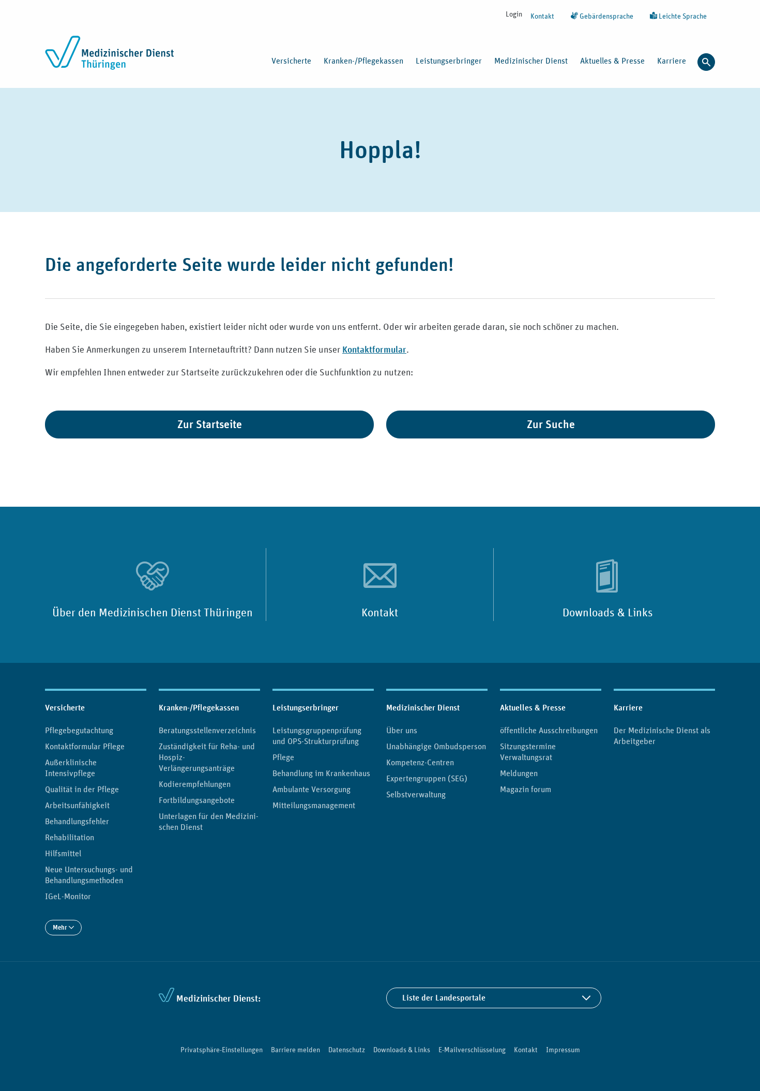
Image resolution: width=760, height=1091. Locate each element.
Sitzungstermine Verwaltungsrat (528, 751)
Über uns (401, 730)
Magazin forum (525, 789)
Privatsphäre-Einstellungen (221, 1049)
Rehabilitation (69, 837)
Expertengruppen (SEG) (426, 778)
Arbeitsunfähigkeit (77, 805)
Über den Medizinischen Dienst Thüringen (152, 612)
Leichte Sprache (682, 16)
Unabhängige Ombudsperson (436, 746)
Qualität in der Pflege (82, 789)
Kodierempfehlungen (195, 784)
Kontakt (542, 16)
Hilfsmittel (63, 853)
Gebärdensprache (605, 16)
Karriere (628, 707)
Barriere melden (295, 1049)
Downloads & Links (608, 612)
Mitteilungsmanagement (313, 805)
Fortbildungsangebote (197, 800)
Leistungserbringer (305, 707)
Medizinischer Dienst (423, 707)
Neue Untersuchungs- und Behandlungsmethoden (89, 874)
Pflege (283, 757)
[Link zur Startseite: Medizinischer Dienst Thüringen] (112, 58)
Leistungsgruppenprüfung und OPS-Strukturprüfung (316, 735)
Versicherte (65, 707)
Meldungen (519, 773)
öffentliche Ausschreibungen (549, 730)
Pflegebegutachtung (79, 730)
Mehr (61, 927)
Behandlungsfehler (77, 821)
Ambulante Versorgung (311, 789)
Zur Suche (551, 424)
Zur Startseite (209, 424)
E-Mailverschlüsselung (472, 1049)
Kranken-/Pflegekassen (199, 707)
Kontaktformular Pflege (85, 746)
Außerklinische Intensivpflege (71, 767)
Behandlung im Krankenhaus (321, 773)
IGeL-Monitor (68, 896)
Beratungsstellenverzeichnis (207, 730)
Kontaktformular (374, 349)
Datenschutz (346, 1049)
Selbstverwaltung (416, 794)
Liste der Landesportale (443, 997)
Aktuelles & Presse (533, 707)
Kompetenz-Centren (420, 762)
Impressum (563, 1049)
